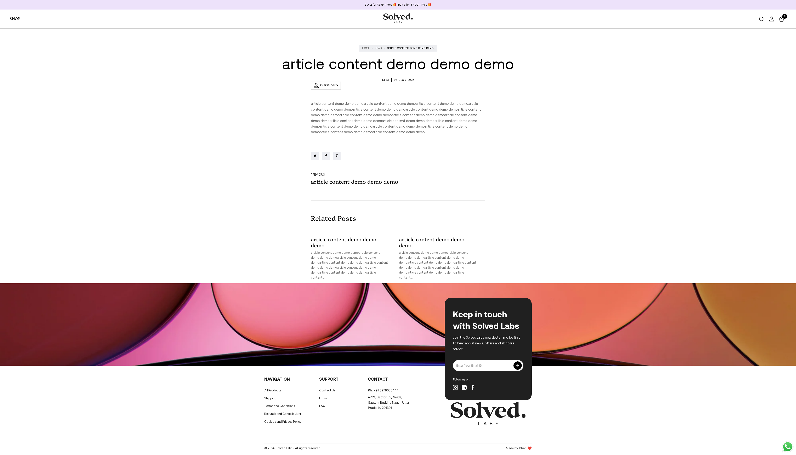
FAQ (322, 406)
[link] (315, 156)
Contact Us (327, 390)
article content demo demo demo (343, 242)
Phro (522, 448)
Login (323, 398)
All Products (272, 390)
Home (366, 48)
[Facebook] (472, 387)
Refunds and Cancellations (283, 414)
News (378, 48)
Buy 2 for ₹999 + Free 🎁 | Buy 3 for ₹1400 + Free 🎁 (398, 4)
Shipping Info (273, 398)
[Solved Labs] (398, 18)
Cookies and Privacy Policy (282, 422)
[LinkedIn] (464, 387)
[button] (761, 19)
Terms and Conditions (279, 406)
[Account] (771, 19)
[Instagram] (455, 387)
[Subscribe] (517, 365)
